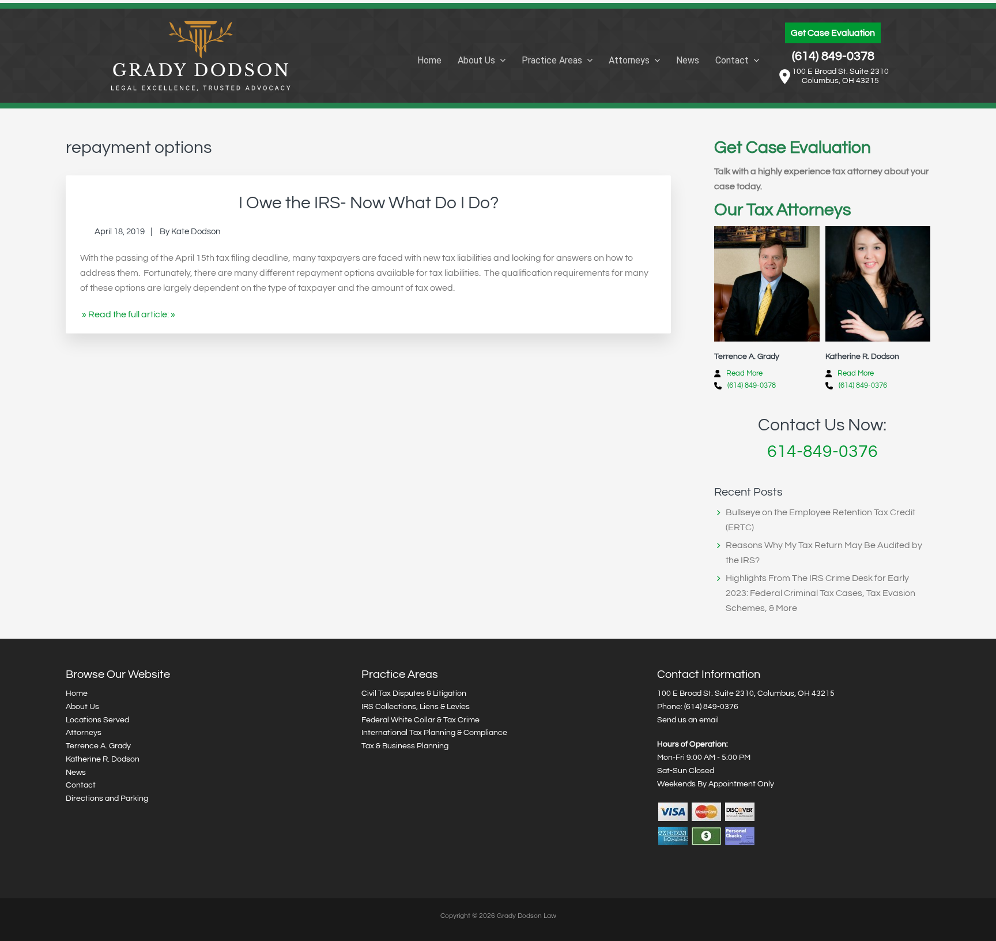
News (76, 772)
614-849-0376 (822, 451)
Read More (744, 373)
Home (77, 693)
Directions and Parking (107, 798)
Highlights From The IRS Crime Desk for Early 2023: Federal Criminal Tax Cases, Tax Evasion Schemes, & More (820, 593)
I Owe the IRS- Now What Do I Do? (369, 203)
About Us (82, 707)
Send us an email (688, 720)
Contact (81, 785)
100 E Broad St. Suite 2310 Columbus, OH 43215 (840, 76)
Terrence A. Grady (98, 746)
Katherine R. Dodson (102, 759)
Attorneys (83, 733)
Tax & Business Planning (404, 746)
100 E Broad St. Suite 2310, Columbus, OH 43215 (746, 693)
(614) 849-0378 (833, 56)
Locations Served (97, 720)
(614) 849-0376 (863, 385)
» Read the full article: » (128, 314)
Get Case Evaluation (833, 33)
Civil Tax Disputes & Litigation (413, 693)
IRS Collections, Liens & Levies (415, 707)
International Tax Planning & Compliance (434, 733)
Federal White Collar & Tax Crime (420, 720)
